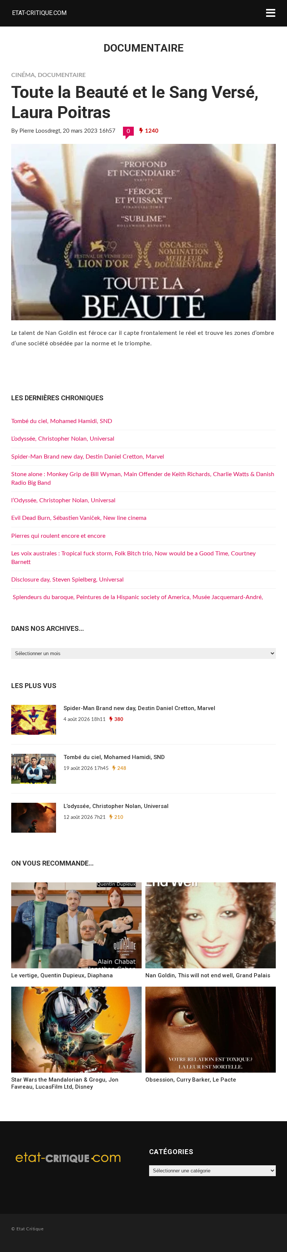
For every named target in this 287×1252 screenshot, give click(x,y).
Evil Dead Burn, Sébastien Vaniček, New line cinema (78, 518)
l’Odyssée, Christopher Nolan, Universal (63, 500)
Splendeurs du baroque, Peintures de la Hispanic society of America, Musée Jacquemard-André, (137, 597)
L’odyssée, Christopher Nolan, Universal (62, 439)
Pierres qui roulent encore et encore (58, 536)
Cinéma (23, 75)
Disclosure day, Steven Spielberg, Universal (67, 580)
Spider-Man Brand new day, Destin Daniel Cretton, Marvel (87, 457)
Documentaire (62, 75)
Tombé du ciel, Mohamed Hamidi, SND (61, 421)
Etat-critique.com (39, 12)
